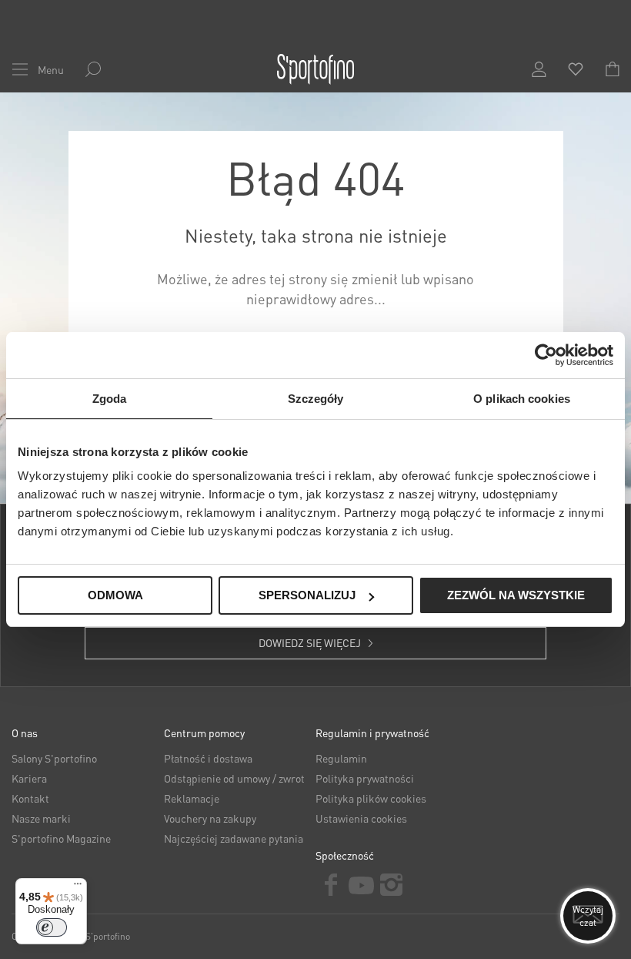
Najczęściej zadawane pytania (233, 838)
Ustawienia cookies (361, 818)
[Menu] (77, 887)
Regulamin (341, 758)
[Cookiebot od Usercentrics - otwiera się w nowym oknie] (546, 355)
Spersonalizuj (307, 595)
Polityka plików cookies (371, 798)
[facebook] (331, 884)
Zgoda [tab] (109, 398)
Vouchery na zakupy (210, 818)
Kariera (29, 778)
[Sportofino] (315, 69)
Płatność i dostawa (208, 758)
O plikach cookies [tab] (521, 398)
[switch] (51, 927)
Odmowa (115, 595)
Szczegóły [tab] (316, 398)
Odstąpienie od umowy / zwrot (234, 778)
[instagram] (391, 884)
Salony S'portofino (54, 758)
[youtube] (361, 884)
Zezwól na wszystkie (516, 595)
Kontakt (30, 798)
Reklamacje (191, 798)
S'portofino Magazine (61, 838)
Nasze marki (41, 818)
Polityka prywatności (365, 778)
